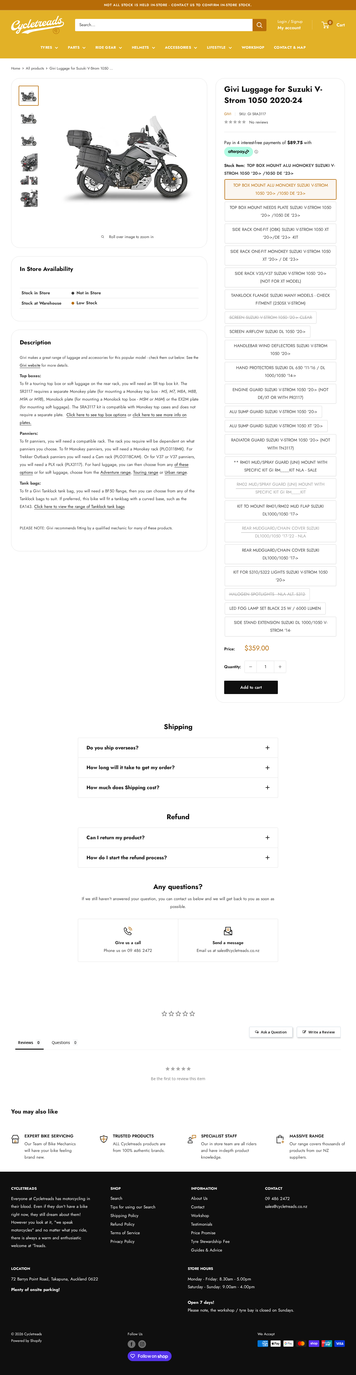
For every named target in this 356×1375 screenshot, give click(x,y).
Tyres (46, 47)
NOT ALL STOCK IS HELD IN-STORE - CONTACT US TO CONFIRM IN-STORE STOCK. (178, 5)
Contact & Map (290, 47)
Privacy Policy (122, 1241)
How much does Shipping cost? (122, 787)
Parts (74, 47)
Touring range (145, 472)
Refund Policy (122, 1224)
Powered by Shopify (26, 1340)
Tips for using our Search (132, 1207)
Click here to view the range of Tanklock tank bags (79, 506)
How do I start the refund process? (126, 857)
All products (35, 68)
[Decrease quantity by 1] (250, 667)
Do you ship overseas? (112, 747)
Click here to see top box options (96, 415)
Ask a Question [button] (274, 1032)
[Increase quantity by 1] (280, 667)
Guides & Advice (206, 1250)
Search (116, 1198)
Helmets (140, 47)
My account (289, 27)
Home (15, 68)
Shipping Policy (124, 1216)
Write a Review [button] (321, 1032)
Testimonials (201, 1224)
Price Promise (203, 1233)
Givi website (30, 365)
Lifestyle (216, 47)
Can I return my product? (115, 837)
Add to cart (251, 687)
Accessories (178, 47)
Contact (197, 1207)
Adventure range (115, 472)
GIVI (227, 114)
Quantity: (232, 667)
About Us (199, 1198)
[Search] (259, 25)
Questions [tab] (61, 1042)
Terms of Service (125, 1233)
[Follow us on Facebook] (131, 1344)
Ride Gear (105, 47)
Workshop (253, 47)
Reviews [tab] (25, 1042)
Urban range (176, 472)
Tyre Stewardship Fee (210, 1241)
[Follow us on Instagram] (142, 1344)
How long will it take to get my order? (130, 767)
